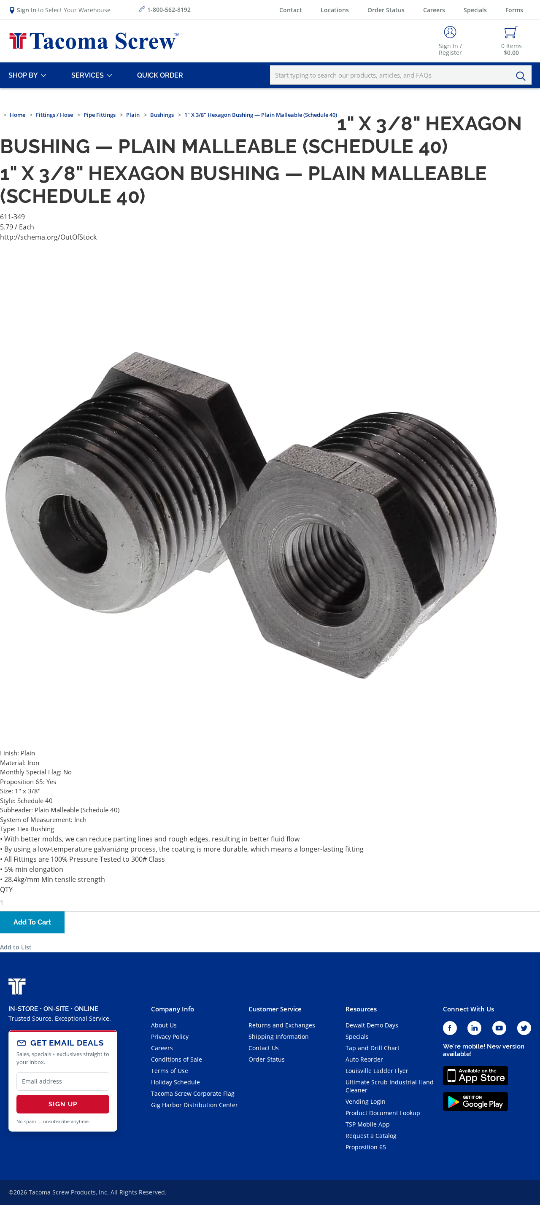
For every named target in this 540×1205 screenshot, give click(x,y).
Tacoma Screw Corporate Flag (193, 1093)
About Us (164, 1025)
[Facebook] (450, 1028)
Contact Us (263, 1048)
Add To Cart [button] (32, 922)
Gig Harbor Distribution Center (194, 1105)
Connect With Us (468, 1009)
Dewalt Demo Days (372, 1025)
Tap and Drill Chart (373, 1048)
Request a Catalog (371, 1136)
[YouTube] (499, 1028)
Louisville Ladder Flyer (377, 1071)
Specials (475, 10)
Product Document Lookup (383, 1113)
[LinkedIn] (474, 1028)
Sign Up (63, 1104)
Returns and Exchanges (281, 1025)
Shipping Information (278, 1036)
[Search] (523, 76)
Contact (290, 10)
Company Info (172, 1009)
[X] (524, 1028)
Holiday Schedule (175, 1082)
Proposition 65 (366, 1147)
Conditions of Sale (176, 1059)
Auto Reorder (364, 1059)
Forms (514, 10)
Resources (361, 1009)
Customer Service (275, 1009)
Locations (335, 10)
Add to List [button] (16, 947)
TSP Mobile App (368, 1124)
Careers (434, 10)
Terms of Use (169, 1071)
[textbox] (401, 75)
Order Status (386, 10)
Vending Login (366, 1101)
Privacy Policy (170, 1036)
